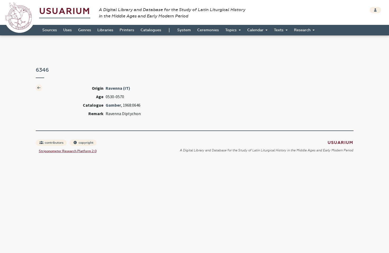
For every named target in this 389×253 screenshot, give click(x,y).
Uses (67, 30)
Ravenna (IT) (118, 88)
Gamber (113, 105)
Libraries (105, 30)
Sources (49, 30)
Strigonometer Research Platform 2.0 (68, 151)
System (184, 30)
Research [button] (303, 30)
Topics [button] (231, 30)
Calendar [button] (256, 30)
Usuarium (64, 11)
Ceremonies (208, 30)
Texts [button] (279, 30)
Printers (127, 30)
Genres (84, 30)
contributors (54, 142)
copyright (85, 142)
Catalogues (151, 30)
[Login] (375, 10)
